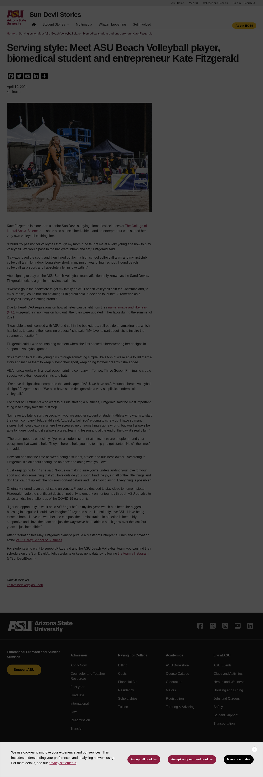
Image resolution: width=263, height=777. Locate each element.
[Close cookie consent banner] (254, 749)
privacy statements (62, 763)
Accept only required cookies (192, 759)
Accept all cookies (144, 759)
